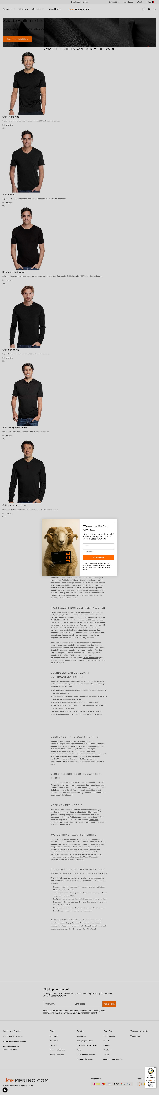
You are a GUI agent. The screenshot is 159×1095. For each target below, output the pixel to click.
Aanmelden (98, 557)
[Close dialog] (114, 521)
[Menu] (154, 1068)
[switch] (150, 1085)
